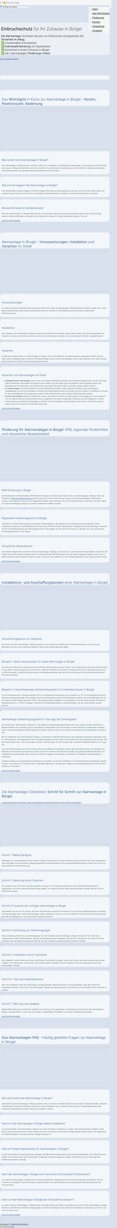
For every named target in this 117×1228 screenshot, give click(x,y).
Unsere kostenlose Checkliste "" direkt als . (41, 802)
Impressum (4, 1224)
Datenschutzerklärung (20, 1224)
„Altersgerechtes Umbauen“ (21, 498)
